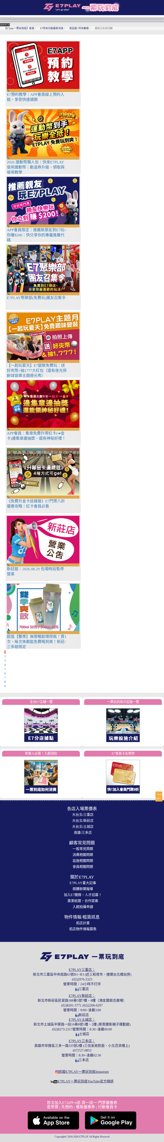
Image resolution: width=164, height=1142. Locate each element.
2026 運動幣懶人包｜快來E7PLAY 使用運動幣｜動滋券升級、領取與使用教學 (35, 167)
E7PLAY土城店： (82, 1019)
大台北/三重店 (83, 814)
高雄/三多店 (83, 832)
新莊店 (84, 1015)
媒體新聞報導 (83, 889)
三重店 (84, 989)
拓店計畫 (83, 923)
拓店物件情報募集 (83, 929)
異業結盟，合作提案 (82, 901)
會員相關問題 (83, 867)
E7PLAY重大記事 (83, 883)
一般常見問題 (83, 849)
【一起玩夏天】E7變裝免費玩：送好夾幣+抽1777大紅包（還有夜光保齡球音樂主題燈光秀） (37, 370)
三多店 (84, 1060)
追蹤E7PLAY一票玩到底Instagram (84, 1072)
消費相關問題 (83, 855)
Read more (158, 796)
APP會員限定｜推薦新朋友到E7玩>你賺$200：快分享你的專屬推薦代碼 (36, 235)
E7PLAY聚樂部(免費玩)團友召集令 (36, 298)
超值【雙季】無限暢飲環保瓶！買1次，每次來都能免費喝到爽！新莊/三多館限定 (36, 641)
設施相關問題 (83, 861)
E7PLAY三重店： (82, 970)
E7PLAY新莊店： (82, 996)
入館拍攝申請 (83, 907)
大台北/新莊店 (83, 820)
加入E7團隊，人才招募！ (83, 895)
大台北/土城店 (83, 826)
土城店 (84, 1034)
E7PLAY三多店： (82, 1041)
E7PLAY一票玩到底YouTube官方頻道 (86, 1081)
